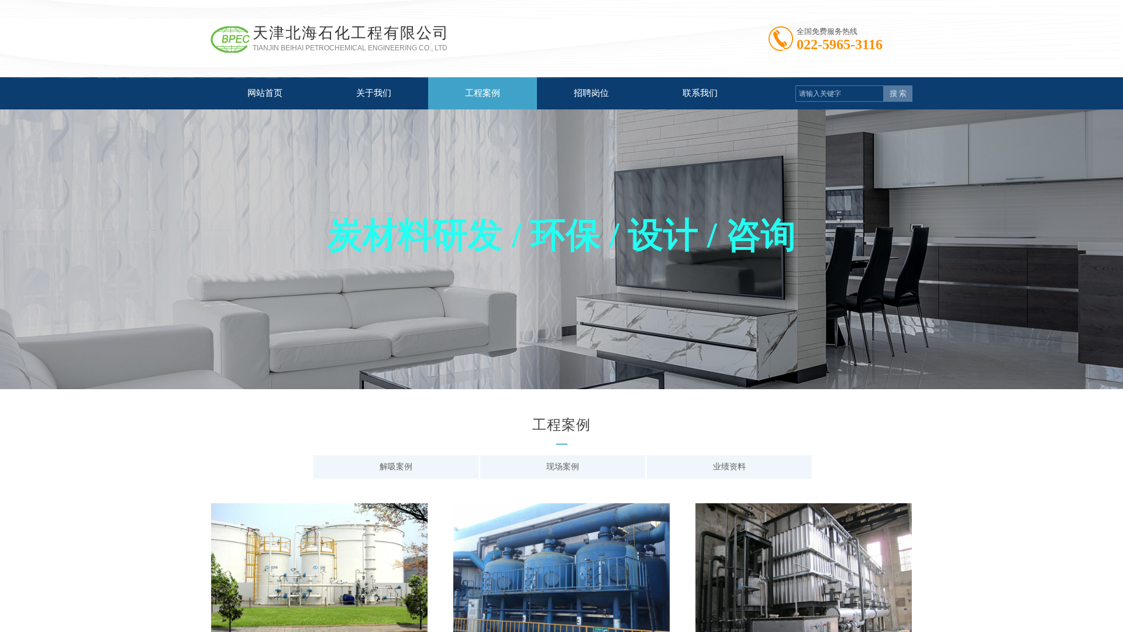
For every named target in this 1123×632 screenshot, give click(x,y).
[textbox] (839, 93)
